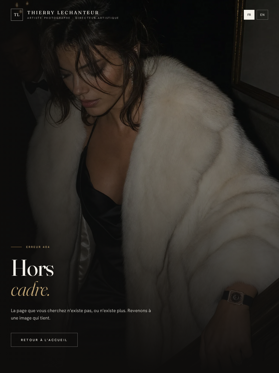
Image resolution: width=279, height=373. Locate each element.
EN (262, 15)
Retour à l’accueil (44, 340)
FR (249, 15)
